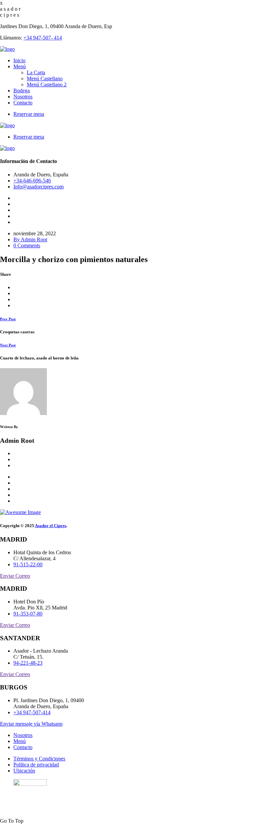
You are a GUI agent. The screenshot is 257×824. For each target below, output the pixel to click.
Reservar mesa (28, 114)
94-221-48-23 (27, 663)
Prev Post (8, 319)
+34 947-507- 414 (42, 37)
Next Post (8, 345)
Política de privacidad (36, 764)
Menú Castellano (45, 78)
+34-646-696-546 (32, 180)
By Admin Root (30, 239)
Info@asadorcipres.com (38, 186)
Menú (19, 66)
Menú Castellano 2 (47, 84)
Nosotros (22, 96)
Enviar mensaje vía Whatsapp (31, 724)
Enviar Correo (15, 576)
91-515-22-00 (27, 564)
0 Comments (26, 245)
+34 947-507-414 (32, 712)
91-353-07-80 (27, 613)
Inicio (19, 60)
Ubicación (24, 770)
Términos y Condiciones (39, 758)
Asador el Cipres (50, 525)
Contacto (22, 102)
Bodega (21, 90)
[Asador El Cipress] (7, 49)
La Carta (36, 72)
